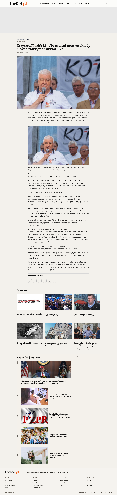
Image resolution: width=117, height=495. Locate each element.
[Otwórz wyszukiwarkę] (105, 3)
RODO (61, 485)
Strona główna (20, 39)
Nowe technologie (65, 3)
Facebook (89, 482)
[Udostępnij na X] (35, 281)
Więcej (87, 3)
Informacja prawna (106, 492)
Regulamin (96, 492)
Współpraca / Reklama (38, 485)
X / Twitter (90, 480)
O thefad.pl (35, 480)
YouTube (89, 485)
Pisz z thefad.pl (64, 480)
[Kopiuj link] (54, 281)
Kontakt (34, 482)
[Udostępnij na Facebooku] (30, 281)
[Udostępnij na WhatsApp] (49, 281)
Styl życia (78, 3)
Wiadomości (44, 3)
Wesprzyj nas (36, 487)
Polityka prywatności (84, 492)
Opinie (54, 3)
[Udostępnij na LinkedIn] (40, 281)
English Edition (64, 482)
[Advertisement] (58, 20)
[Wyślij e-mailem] (45, 281)
